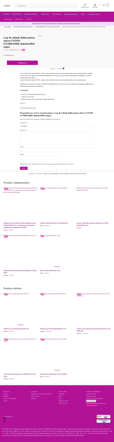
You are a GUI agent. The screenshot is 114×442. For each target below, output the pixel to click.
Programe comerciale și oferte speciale (41, 393)
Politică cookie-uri (91, 393)
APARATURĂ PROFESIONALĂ (23, 26)
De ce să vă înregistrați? (10, 398)
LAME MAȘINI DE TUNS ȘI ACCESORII (47, 26)
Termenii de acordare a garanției (94, 398)
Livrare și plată (63, 391)
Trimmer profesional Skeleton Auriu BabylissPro (54, 223)
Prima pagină (7, 26)
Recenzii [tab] (59, 68)
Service (61, 396)
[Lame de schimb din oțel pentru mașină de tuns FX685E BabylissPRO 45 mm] (93, 204)
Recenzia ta (23, 130)
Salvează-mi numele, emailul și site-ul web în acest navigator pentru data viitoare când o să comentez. (47, 164)
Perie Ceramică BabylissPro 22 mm (50, 270)
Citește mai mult (57, 278)
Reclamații (61, 393)
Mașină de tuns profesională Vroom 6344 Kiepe (53, 374)
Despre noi (6, 391)
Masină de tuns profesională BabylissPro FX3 (53, 328)
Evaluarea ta (24, 122)
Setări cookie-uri (91, 401)
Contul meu (95, 7)
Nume (22, 146)
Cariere (5, 400)
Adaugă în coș (22, 63)
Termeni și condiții (91, 396)
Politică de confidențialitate (93, 391)
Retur (60, 398)
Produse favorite (85, 7)
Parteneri (33, 398)
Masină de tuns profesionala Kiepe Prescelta (16, 328)
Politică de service (63, 400)
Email (22, 154)
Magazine (6, 396)
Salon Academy (35, 396)
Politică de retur (63, 403)
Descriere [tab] (52, 68)
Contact (6, 393)
